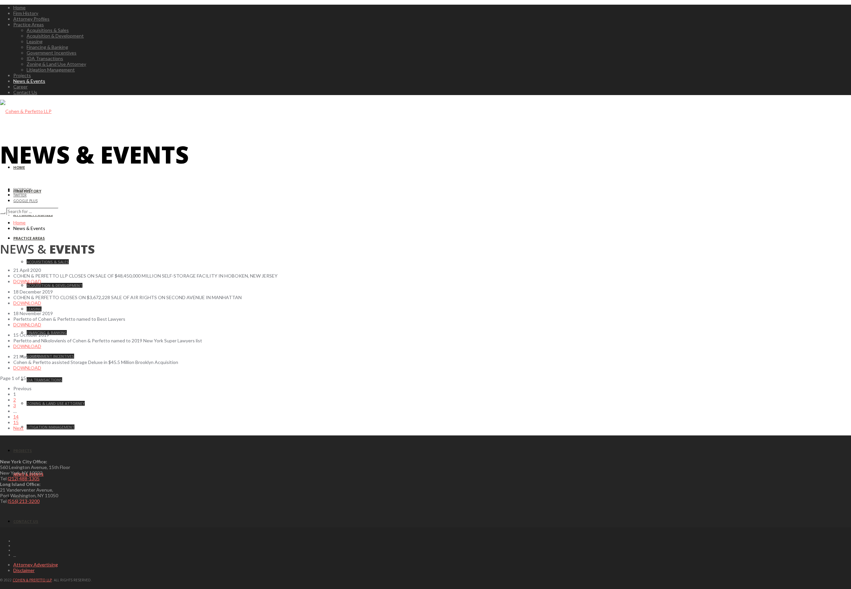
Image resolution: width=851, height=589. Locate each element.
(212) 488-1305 (24, 478)
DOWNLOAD (27, 281)
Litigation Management (51, 69)
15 (16, 422)
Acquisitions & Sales (48, 30)
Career (20, 86)
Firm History (25, 13)
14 (16, 416)
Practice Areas (28, 24)
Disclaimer (24, 570)
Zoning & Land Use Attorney (56, 64)
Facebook (22, 189)
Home (19, 7)
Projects (22, 75)
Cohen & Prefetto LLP (32, 580)
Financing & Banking (47, 47)
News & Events (29, 81)
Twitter (20, 195)
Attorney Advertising (35, 564)
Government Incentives (51, 53)
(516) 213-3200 (24, 501)
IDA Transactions (45, 58)
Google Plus (25, 200)
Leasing (35, 41)
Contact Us (25, 92)
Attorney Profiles (31, 19)
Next (18, 428)
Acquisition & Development (55, 36)
